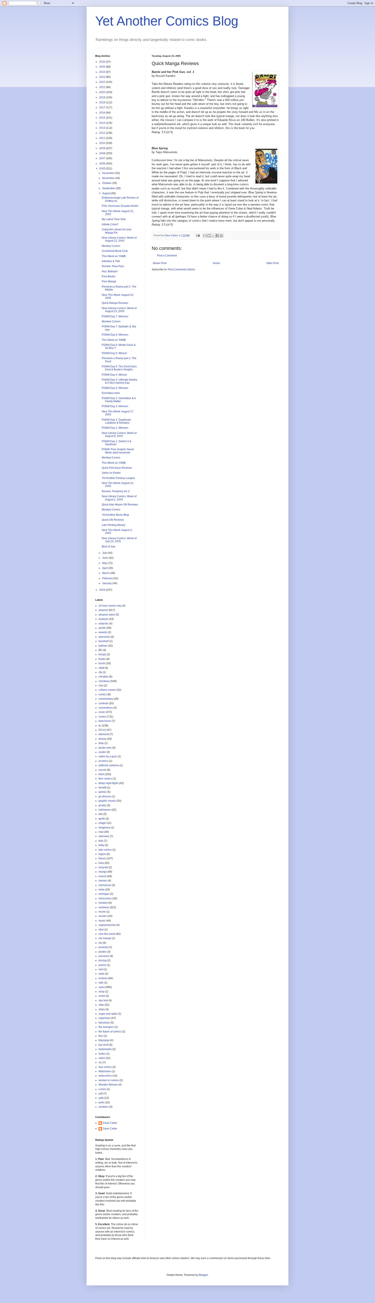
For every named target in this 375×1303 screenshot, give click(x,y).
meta (101, 889)
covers (102, 716)
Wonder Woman (108, 1084)
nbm (101, 929)
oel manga (105, 938)
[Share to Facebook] (217, 235)
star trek (103, 1000)
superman (104, 1018)
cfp (100, 672)
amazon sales (107, 614)
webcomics (105, 1075)
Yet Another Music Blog (115, 514)
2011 (102, 138)
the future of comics (110, 1031)
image (102, 823)
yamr (101, 1102)
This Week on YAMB (114, 256)
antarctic (104, 623)
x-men (102, 1089)
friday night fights (108, 783)
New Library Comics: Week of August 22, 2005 (119, 239)
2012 (102, 132)
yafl (101, 1093)
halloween (105, 809)
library (102, 858)
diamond (104, 734)
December (108, 173)
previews (104, 956)
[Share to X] (213, 235)
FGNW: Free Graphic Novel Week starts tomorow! (118, 451)
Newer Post (159, 263)
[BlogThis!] (209, 235)
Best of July (108, 546)
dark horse (105, 721)
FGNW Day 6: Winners (115, 334)
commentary (106, 698)
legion (102, 854)
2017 (102, 107)
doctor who (105, 747)
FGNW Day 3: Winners (115, 388)
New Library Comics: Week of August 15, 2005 (119, 310)
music (102, 920)
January (107, 583)
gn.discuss (105, 796)
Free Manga (109, 281)
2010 (102, 143)
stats (101, 1004)
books (102, 659)
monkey (103, 902)
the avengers (106, 1027)
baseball (104, 641)
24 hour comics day (110, 605)
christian (104, 676)
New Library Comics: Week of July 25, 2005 (119, 540)
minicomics (105, 898)
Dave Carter (110, 1122)
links (101, 863)
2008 (102, 153)
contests (103, 703)
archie (102, 627)
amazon (103, 610)
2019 (102, 97)
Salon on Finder (111, 472)
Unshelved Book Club (115, 251)
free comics (105, 778)
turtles (102, 1053)
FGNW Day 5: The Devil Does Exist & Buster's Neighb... (119, 368)
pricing (103, 960)
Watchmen (105, 1071)
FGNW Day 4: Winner (114, 374)
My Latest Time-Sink (114, 219)
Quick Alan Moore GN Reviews (120, 504)
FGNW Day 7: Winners (115, 316)
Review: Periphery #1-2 (116, 491)
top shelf (104, 1044)
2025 (102, 66)
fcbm (101, 774)
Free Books (108, 276)
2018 (102, 102)
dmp (101, 743)
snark (102, 995)
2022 (102, 82)
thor (101, 1035)
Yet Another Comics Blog (166, 21)
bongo (102, 654)
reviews (103, 978)
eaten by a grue (108, 756)
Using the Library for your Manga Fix (117, 231)
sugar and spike (108, 1013)
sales (102, 987)
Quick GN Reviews (113, 519)
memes (103, 880)
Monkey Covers (111, 246)
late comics (105, 849)
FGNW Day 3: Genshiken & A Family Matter (119, 400)
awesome (104, 636)
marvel (103, 876)
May (105, 563)
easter (102, 752)
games (103, 791)
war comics (105, 1067)
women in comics (109, 1080)
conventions (106, 707)
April (105, 568)
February (107, 578)
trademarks (105, 1049)
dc (100, 725)
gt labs (102, 805)
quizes (102, 965)
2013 (102, 127)
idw (101, 814)
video (102, 1058)
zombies (104, 1106)
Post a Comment (167, 255)
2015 (102, 117)
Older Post (272, 263)
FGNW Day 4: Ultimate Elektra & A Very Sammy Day (119, 381)
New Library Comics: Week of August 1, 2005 (119, 498)
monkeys (104, 907)
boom (102, 663)
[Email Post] (198, 235)
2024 (102, 72)
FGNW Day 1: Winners (115, 427)
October (107, 183)
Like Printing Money (113, 525)
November (108, 178)
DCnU (102, 729)
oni (100, 942)
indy (101, 831)
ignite (102, 818)
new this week (107, 933)
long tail (103, 867)
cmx (101, 685)
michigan (104, 893)
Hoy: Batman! (110, 271)
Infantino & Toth (111, 261)
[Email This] (205, 235)
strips (102, 1009)
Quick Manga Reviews (115, 302)
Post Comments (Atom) (181, 269)
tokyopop (104, 1040)
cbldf (101, 667)
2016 (102, 112)
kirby (101, 845)
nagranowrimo (107, 925)
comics (103, 694)
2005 (102, 168)
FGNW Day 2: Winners (115, 406)
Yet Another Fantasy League (118, 478)
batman (103, 645)
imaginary (104, 827)
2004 (102, 589)
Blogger (203, 1274)
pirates (103, 951)
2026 (102, 61)
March (106, 573)
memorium (105, 885)
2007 (102, 158)
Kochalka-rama (111, 393)
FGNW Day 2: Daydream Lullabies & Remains (116, 421)
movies (103, 916)
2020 (102, 92)
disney (102, 738)
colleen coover (107, 689)
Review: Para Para (113, 266)
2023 (102, 77)
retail (101, 973)
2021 (102, 87)
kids (101, 840)
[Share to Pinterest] (221, 235)
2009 (102, 148)
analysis (103, 619)
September (109, 188)
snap (101, 991)
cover (102, 712)
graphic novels (107, 800)
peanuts (103, 947)
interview (104, 836)
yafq (101, 1097)
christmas (104, 681)
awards (103, 632)
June (105, 557)
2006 (102, 163)
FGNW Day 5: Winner (114, 353)
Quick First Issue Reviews (117, 467)
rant (101, 969)
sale (101, 982)
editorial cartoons (109, 765)
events (102, 769)
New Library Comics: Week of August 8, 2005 (119, 435)
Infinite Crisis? (110, 224)
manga (103, 871)
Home (216, 263)
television (104, 1022)
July (105, 552)
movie (102, 911)
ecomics (103, 761)
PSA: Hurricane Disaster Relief (120, 205)
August (106, 193)
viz (100, 1062)
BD (100, 650)
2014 (102, 122)
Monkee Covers (111, 321)
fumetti (102, 787)
